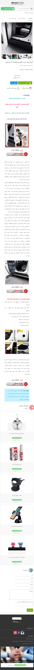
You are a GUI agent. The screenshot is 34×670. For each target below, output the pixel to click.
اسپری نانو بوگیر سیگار (16, 464)
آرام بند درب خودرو (18, 391)
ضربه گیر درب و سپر (20, 397)
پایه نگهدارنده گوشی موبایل (16, 526)
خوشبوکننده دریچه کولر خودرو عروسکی (17, 557)
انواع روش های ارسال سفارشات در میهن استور (22, 641)
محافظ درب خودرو (24, 399)
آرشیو (26, 408)
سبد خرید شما (8, 8)
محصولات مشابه (21, 18)
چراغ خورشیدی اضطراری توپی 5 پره (17, 433)
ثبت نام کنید (10, 665)
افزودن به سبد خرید (23, 82)
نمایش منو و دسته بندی (24, 8)
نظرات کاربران (12, 18)
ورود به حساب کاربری (20, 665)
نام (32, 574)
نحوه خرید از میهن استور (27, 643)
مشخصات (30, 18)
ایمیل (32, 581)
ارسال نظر (30, 610)
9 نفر (12, 82)
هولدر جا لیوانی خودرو (16, 495)
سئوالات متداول (29, 638)
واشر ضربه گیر (10, 397)
